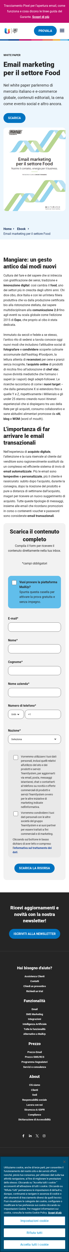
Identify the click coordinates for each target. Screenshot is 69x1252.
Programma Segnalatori (34, 1061)
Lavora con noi (34, 1104)
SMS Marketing (34, 1014)
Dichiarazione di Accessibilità (34, 1119)
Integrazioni (34, 1019)
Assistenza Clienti (34, 976)
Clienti (34, 1090)
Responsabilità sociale (34, 1099)
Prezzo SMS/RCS (34, 1056)
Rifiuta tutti (34, 1233)
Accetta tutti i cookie (34, 1244)
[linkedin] (31, 1135)
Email (35, 1009)
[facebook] (24, 1135)
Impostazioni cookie (34, 1221)
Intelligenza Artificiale (35, 1024)
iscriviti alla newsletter (35, 934)
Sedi (34, 1094)
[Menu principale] (60, 30)
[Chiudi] (64, 1162)
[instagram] (44, 1135)
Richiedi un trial (34, 991)
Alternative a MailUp (34, 1033)
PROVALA (45, 31)
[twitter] (37, 1135)
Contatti (34, 981)
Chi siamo (34, 1084)
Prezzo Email (34, 1052)
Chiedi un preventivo (34, 986)
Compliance (34, 1114)
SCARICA (14, 118)
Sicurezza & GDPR (34, 1109)
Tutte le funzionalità (34, 1029)
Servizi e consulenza (34, 1067)
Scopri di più (40, 17)
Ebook (21, 229)
